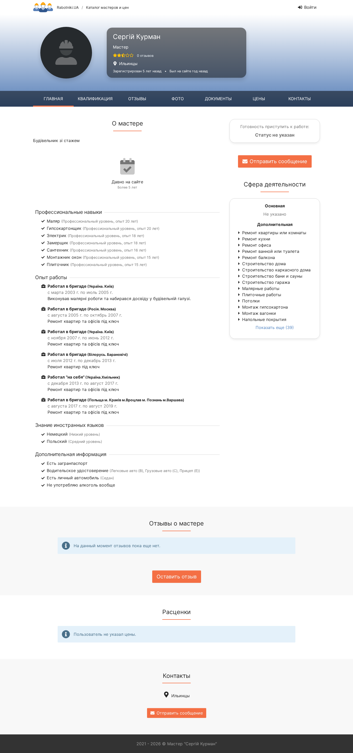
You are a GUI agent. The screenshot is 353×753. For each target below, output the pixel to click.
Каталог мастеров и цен (107, 7)
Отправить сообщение (278, 161)
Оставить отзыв (177, 577)
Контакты (299, 98)
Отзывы (137, 98)
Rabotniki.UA (68, 7)
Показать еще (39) (275, 327)
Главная (53, 98)
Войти (310, 7)
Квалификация (95, 98)
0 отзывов (145, 56)
